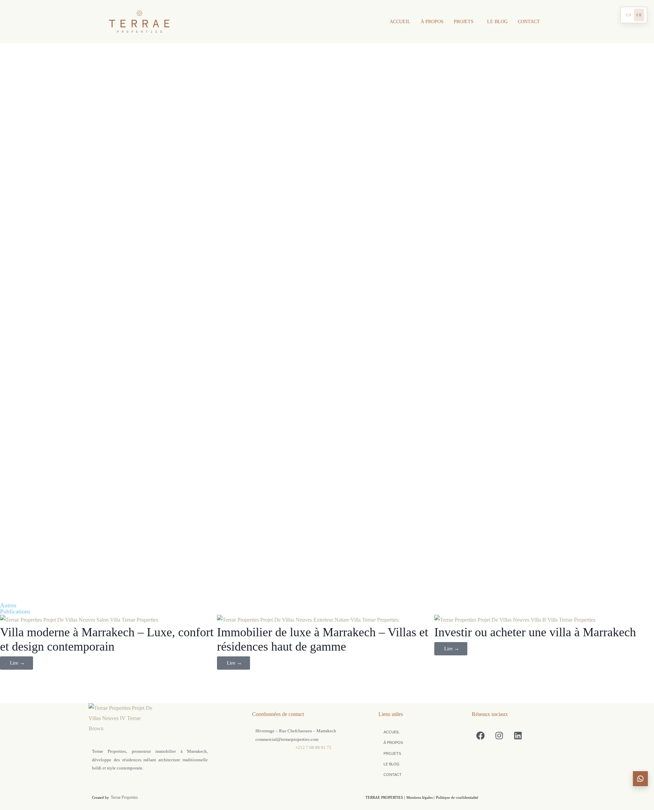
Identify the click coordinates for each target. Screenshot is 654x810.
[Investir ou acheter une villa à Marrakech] (542, 619)
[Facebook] (480, 735)
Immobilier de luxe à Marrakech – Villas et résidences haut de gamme (322, 639)
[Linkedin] (517, 735)
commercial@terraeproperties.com (286, 739)
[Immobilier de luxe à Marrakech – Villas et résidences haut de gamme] (325, 619)
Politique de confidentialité (457, 797)
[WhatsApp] (640, 778)
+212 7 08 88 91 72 (313, 747)
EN (629, 15)
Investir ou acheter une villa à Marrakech (535, 632)
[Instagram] (499, 735)
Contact (529, 21)
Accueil (400, 21)
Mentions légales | (420, 797)
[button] (465, 21)
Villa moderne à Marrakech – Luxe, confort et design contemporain (107, 639)
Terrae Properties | (385, 797)
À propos (432, 21)
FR (639, 15)
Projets (463, 21)
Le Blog (497, 21)
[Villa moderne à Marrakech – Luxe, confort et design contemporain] (108, 619)
